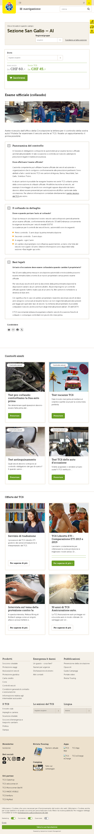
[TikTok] (23, 758)
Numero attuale (51, 748)
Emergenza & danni (89, 2)
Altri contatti (38, 674)
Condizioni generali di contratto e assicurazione (15, 690)
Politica (5, 726)
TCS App (75, 748)
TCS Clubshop (8, 780)
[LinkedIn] (19, 758)
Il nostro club (7, 709)
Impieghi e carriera (10, 712)
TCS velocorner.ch (10, 784)
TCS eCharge (77, 756)
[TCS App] (67, 748)
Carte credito (8, 678)
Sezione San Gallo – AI (30, 30)
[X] (9, 758)
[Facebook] (4, 758)
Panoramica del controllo (27, 145)
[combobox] (35, 57)
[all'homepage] (9, 7)
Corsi (4, 682)
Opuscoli (67, 667)
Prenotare (14, 416)
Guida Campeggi (71, 671)
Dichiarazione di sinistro (43, 671)
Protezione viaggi (9, 667)
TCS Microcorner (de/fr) (12, 788)
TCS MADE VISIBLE (10, 792)
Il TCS (5, 704)
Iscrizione (6, 748)
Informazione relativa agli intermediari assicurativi (13, 697)
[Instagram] (14, 758)
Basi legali (18, 262)
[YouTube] (4, 762)
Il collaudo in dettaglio (26, 208)
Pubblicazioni (72, 659)
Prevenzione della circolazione (77, 663)
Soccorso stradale (10, 663)
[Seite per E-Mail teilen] (13, 330)
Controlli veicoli (8, 686)
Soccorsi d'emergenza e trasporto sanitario (12, 721)
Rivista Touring (70, 678)
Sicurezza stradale (10, 716)
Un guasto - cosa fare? (42, 663)
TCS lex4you (7, 795)
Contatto (84, 2)
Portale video (69, 674)
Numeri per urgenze (41, 667)
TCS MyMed (7, 799)
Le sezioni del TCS (43, 704)
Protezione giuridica (10, 674)
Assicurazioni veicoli (10, 671)
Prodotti (7, 659)
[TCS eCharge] (67, 756)
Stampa (5, 730)
